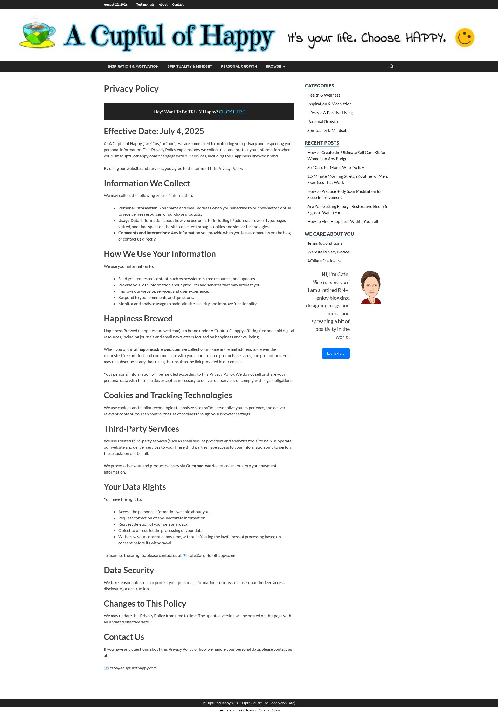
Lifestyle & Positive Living (330, 112)
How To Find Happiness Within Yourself (342, 221)
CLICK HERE (232, 111)
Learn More (335, 353)
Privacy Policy (268, 710)
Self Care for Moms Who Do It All (336, 167)
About (163, 4)
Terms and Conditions (236, 710)
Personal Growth (239, 66)
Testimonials (145, 4)
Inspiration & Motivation (133, 66)
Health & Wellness (323, 94)
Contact (178, 4)
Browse (273, 66)
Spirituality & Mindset (190, 66)
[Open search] (392, 67)
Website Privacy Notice (328, 251)
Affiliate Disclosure (324, 260)
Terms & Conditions (324, 243)
